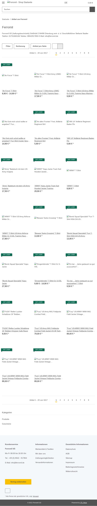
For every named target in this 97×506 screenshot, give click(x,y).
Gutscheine (6, 424)
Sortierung (20, 46)
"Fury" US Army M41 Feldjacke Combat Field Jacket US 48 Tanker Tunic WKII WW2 (48, 329)
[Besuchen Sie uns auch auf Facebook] (7, 491)
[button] (74, 2)
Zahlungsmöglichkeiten (44, 458)
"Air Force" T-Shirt (9, 91)
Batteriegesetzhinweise (75, 467)
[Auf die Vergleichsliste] (52, 113)
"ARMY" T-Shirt (73, 186)
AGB (67, 454)
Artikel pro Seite (39, 46)
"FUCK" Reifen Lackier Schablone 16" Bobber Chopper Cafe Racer (15, 329)
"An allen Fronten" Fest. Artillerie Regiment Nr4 (47, 139)
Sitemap (69, 458)
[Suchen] (92, 9)
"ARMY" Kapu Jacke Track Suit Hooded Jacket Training (46, 187)
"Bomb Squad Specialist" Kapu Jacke (14, 282)
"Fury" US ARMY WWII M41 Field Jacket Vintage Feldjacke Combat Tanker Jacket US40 (15, 377)
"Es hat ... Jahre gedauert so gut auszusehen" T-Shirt (80, 282)
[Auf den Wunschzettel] (58, 113)
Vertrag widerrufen (18, 482)
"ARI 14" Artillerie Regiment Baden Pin (80, 139)
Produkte (5, 419)
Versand (36, 496)
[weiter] (93, 53)
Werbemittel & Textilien (44, 449)
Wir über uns (40, 454)
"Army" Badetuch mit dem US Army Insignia (16, 187)
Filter (7, 46)
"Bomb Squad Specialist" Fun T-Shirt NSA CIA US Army (79, 234)
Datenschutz (71, 449)
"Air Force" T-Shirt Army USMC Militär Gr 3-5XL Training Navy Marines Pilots (46, 92)
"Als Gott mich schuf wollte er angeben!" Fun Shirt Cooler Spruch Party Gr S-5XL (16, 139)
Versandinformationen (44, 462)
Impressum (70, 462)
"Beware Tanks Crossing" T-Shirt (47, 233)
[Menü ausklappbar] (3, 1)
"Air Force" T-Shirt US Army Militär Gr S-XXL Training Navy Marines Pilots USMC (80, 92)
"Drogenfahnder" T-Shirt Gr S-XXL (48, 281)
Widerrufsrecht (71, 471)
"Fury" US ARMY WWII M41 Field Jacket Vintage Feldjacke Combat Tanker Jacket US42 (47, 377)
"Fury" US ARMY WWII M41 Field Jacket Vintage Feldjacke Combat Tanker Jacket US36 (80, 329)
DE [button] (66, 3)
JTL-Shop (83, 503)
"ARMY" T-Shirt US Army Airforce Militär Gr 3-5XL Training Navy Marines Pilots (15, 234)
